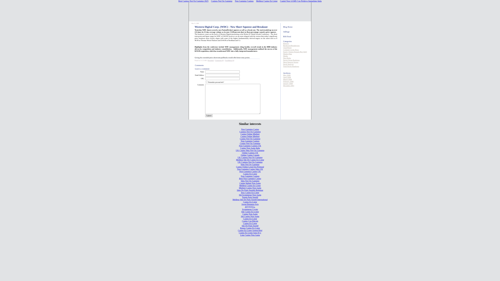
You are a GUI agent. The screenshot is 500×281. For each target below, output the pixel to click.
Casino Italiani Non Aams (250, 183)
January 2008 (288, 84)
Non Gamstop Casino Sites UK (250, 169)
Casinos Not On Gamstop (250, 132)
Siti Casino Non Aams (250, 216)
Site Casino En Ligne (250, 212)
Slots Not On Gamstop (250, 164)
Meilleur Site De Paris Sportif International (250, 200)
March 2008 (287, 79)
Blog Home (288, 27)
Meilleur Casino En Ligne (250, 185)
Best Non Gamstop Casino (250, 178)
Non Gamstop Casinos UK (250, 146)
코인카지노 (250, 207)
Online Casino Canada (250, 155)
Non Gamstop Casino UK (250, 171)
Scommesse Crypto (250, 209)
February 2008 (288, 81)
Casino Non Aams (250, 214)
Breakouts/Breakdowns (291, 46)
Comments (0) (219, 60)
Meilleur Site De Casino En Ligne (250, 160)
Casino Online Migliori (250, 134)
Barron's (286, 43)
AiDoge (286, 32)
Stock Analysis (288, 64)
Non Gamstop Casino (250, 129)
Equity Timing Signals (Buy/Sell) (295, 52)
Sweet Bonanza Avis (250, 204)
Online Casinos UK (250, 153)
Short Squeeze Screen (290, 62)
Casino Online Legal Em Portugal (250, 167)
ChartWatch (287, 48)
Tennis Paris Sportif (250, 197)
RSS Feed (287, 37)
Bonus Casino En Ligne (250, 228)
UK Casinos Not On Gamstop (250, 157)
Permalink (211, 60)
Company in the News (291, 50)
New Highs (287, 58)
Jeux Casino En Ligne (250, 192)
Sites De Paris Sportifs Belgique (250, 190)
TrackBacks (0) (229, 60)
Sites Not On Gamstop (250, 181)
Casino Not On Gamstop (250, 139)
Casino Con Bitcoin (250, 221)
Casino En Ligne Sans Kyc (250, 233)
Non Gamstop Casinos (250, 141)
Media (285, 56)
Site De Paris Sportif (250, 226)
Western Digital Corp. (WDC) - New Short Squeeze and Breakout (231, 26)
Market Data (287, 54)
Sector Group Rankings (291, 60)
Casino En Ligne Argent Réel (250, 230)
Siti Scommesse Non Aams (250, 195)
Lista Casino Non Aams (250, 235)
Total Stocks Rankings (291, 66)
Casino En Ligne (250, 174)
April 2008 (287, 77)
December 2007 (288, 86)
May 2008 (286, 75)
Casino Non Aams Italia (250, 148)
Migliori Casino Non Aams (250, 188)
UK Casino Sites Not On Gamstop (250, 150)
